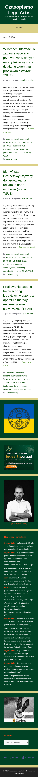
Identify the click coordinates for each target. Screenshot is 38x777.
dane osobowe (19, 146)
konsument (7, 149)
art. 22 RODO (11, 257)
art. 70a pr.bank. (19, 382)
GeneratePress (19, 773)
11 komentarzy (12, 274)
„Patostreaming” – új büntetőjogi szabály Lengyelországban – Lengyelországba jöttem (16, 606)
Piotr (6, 676)
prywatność (8, 271)
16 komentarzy (12, 393)
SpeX (6, 628)
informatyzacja (9, 268)
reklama (17, 271)
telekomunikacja (25, 153)
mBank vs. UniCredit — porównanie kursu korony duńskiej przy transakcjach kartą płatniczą (19, 546)
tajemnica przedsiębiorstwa (14, 389)
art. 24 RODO (24, 257)
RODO (16, 149)
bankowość (8, 386)
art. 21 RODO (24, 379)
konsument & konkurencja (17, 372)
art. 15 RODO (24, 142)
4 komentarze (11, 159)
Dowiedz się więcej (27, 247)
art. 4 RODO (18, 261)
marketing (20, 268)
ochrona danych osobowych (17, 139)
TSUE (5, 156)
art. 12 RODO (11, 142)
